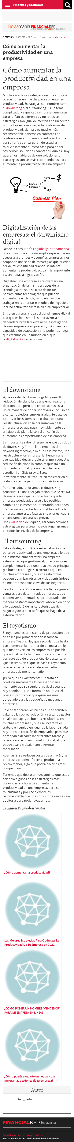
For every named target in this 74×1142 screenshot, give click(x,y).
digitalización (15, 339)
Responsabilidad (35, 1135)
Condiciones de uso (13, 1135)
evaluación (16, 522)
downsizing (14, 108)
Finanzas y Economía (28, 5)
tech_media (59, 37)
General (8, 37)
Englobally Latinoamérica (51, 249)
